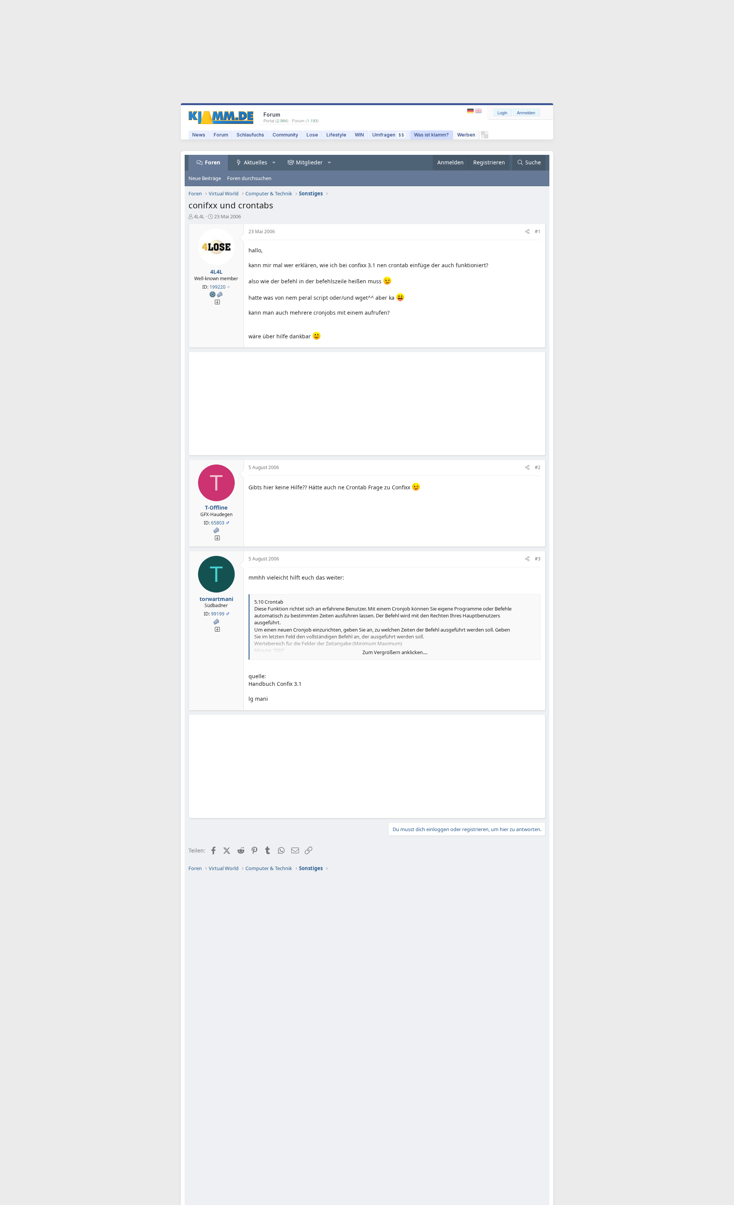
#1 (538, 231)
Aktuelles (255, 162)
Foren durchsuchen (249, 178)
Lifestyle (336, 135)
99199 (217, 614)
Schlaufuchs (250, 135)
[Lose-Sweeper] (484, 137)
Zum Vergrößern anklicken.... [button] (394, 652)
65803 (217, 523)
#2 (538, 467)
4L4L (199, 216)
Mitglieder (309, 162)
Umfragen (388, 135)
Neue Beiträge (204, 178)
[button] (274, 162)
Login (502, 112)
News (198, 135)
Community (285, 135)
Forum (221, 135)
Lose (312, 135)
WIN (359, 135)
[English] (478, 111)
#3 (538, 558)
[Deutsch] (471, 111)
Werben (466, 135)
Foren (212, 162)
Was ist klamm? (431, 135)
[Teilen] (527, 231)
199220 (217, 287)
